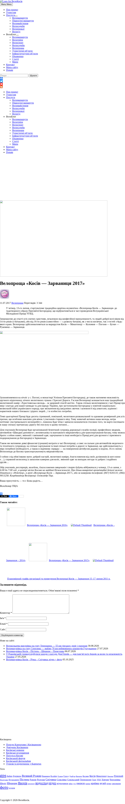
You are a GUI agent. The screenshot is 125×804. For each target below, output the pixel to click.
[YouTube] (62, 84)
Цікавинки (17, 56)
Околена (110, 776)
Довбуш (72, 776)
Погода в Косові (14, 755)
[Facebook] (62, 78)
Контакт (10, 64)
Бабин (9, 776)
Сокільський (73, 779)
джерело (80, 783)
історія (12, 788)
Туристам (11, 12)
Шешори (12, 783)
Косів (92, 776)
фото (4, 787)
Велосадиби (18, 26)
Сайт (2, 629)
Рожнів (33, 779)
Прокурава (4, 780)
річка (109, 783)
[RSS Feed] (62, 86)
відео (52, 783)
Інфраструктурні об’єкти (25, 53)
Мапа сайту (12, 67)
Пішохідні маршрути (23, 20)
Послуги (10, 15)
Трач (94, 780)
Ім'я (3, 618)
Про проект (12, 9)
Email (3, 624)
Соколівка (62, 779)
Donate (9, 70)
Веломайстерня (20, 23)
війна (71, 783)
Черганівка (115, 779)
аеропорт (31, 783)
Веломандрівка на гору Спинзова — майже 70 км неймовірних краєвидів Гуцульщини (51, 648)
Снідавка (51, 779)
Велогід (16, 31)
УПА (99, 780)
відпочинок (62, 783)
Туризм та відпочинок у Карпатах (23, 764)
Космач (86, 776)
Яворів (22, 783)
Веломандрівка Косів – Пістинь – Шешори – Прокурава (35, 651)
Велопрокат (18, 29)
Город (66, 776)
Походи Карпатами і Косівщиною (23, 744)
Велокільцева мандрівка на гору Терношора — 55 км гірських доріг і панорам (46, 645)
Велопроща (18, 48)
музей (103, 783)
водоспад (41, 783)
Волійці (53, 776)
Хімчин (105, 779)
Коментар (6, 613)
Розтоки (41, 779)
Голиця (60, 776)
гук (74, 783)
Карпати (79, 776)
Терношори (85, 779)
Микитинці (101, 776)
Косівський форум (15, 758)
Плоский (118, 776)
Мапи (15, 62)
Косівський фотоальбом (18, 761)
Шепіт (3, 783)
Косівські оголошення (17, 753)
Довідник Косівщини (17, 747)
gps (3, 775)
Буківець (17, 776)
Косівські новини (15, 750)
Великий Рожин (31, 775)
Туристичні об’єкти (22, 51)
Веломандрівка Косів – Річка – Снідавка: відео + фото (34, 659)
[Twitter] (62, 81)
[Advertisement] (62, 177)
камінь (88, 783)
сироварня (116, 783)
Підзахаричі (14, 780)
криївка (95, 783)
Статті (15, 59)
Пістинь (24, 779)
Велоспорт (17, 42)
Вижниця (46, 776)
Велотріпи (17, 40)
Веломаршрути (20, 18)
